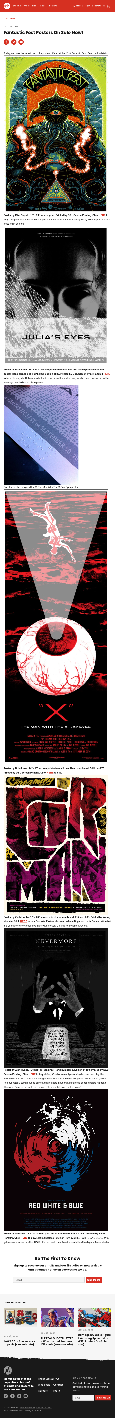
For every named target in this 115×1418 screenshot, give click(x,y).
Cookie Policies (44, 1407)
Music (43, 6)
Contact (58, 1384)
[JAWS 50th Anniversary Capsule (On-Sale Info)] (20, 1317)
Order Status (98, 6)
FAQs (56, 1378)
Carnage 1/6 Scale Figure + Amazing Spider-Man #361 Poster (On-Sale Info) (94, 1339)
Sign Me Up (93, 1279)
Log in (87, 6)
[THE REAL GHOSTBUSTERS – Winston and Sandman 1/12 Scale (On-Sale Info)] (57, 1317)
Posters (53, 6)
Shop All (17, 6)
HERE (102, 215)
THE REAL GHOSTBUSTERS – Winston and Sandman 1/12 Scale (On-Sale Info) (57, 1341)
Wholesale (44, 1384)
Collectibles (30, 6)
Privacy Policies (27, 1407)
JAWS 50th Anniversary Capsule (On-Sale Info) (19, 1343)
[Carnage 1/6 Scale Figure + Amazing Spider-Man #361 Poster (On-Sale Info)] (94, 1317)
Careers (43, 1390)
